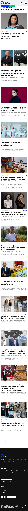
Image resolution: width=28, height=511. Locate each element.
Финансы (12, 5)
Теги (11, 7)
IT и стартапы (5, 5)
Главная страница (5, 7)
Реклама (4, 492)
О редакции (4, 488)
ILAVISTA (23, 507)
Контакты (4, 490)
